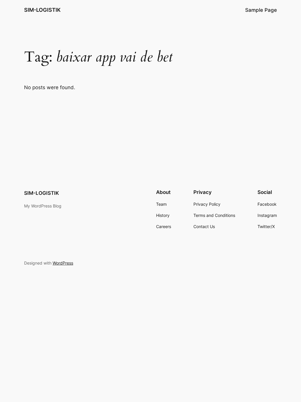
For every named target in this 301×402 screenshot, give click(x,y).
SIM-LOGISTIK (42, 10)
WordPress (63, 262)
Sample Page (261, 10)
